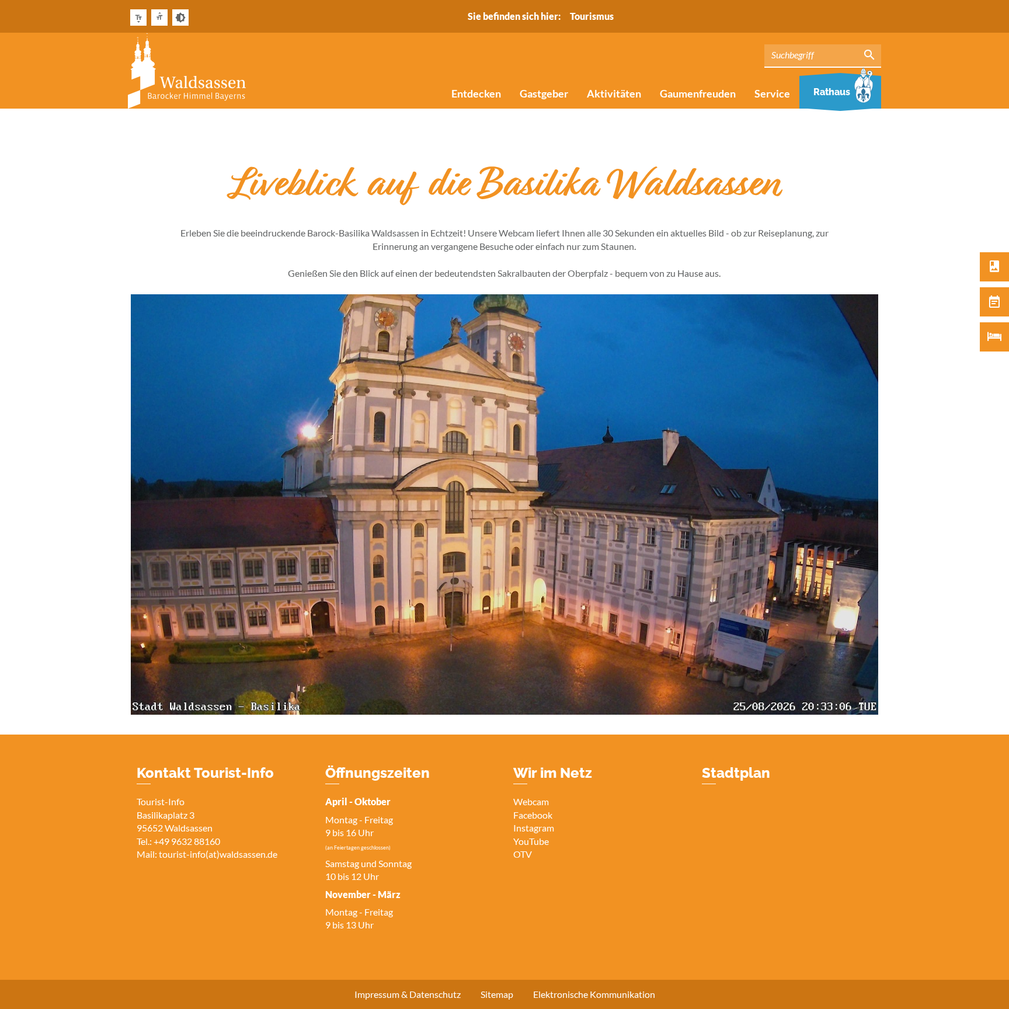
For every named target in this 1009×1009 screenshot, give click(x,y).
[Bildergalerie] (994, 266)
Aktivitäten (614, 93)
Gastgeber (544, 93)
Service (772, 93)
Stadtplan (736, 772)
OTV (522, 854)
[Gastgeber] (994, 337)
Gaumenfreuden (698, 93)
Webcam (531, 801)
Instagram (533, 827)
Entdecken (476, 93)
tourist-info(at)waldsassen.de (218, 854)
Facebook (532, 814)
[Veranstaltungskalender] (994, 301)
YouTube (531, 841)
